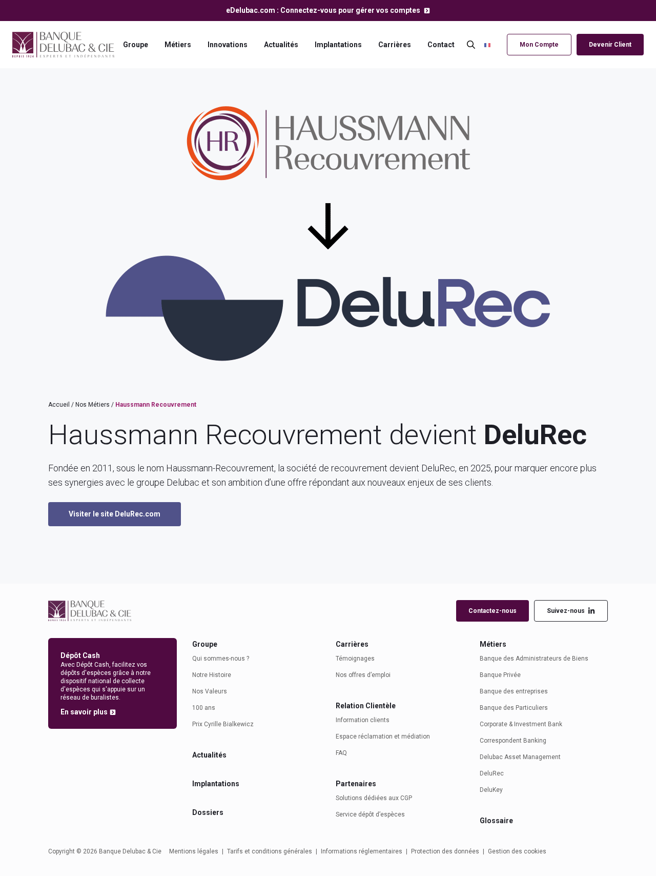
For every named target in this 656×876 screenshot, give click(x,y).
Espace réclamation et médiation (383, 736)
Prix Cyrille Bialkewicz (223, 724)
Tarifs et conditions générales (269, 851)
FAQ (341, 752)
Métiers (178, 45)
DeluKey (491, 789)
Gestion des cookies (517, 851)
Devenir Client (610, 44)
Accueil (59, 404)
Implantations (338, 45)
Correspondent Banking (513, 740)
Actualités (281, 45)
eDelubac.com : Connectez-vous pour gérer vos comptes (324, 10)
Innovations (228, 45)
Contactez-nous (492, 610)
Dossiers (207, 812)
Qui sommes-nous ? (220, 658)
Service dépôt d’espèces (370, 814)
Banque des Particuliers (514, 707)
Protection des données (445, 851)
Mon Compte (539, 44)
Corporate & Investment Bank (521, 724)
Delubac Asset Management (520, 757)
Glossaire (496, 821)
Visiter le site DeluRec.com (114, 514)
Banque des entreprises (514, 691)
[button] (493, 44)
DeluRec (492, 773)
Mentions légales (193, 851)
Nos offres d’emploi (363, 675)
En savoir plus (84, 712)
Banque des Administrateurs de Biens (534, 658)
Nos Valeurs (209, 691)
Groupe (135, 45)
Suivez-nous (566, 610)
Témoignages (355, 658)
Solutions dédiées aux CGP (374, 798)
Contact (441, 45)
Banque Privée (500, 675)
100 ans (203, 707)
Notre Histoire (211, 675)
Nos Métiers (92, 404)
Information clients (362, 720)
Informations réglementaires (361, 851)
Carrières (394, 45)
